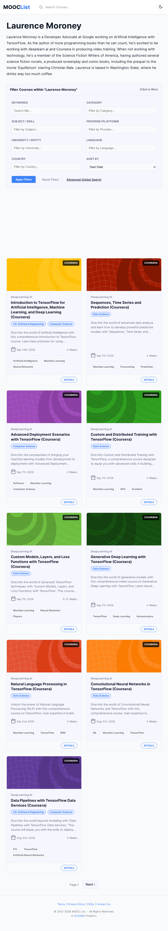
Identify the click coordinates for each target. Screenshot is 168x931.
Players (17, 616)
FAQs (90, 904)
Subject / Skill (23, 121)
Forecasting (127, 366)
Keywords (20, 102)
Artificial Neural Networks (28, 855)
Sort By (92, 158)
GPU (123, 489)
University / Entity (26, 140)
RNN (63, 732)
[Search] (41, 7)
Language (94, 140)
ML (95, 732)
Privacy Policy (76, 904)
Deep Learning (121, 616)
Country (19, 158)
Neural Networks (23, 366)
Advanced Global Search (84, 179)
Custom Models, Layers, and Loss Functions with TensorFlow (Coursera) (40, 562)
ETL (15, 849)
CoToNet (79, 915)
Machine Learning (54, 360)
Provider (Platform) (102, 121)
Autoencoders (144, 616)
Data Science (101, 314)
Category (94, 102)
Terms (61, 904)
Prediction (147, 366)
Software (18, 483)
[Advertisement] (84, 223)
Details (69, 379)
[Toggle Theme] (161, 7)
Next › (90, 884)
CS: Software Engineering (28, 323)
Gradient (137, 489)
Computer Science (61, 323)
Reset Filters (50, 179)
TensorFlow (100, 616)
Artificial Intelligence (25, 360)
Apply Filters (24, 179)
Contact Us (103, 904)
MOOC (16, 7)
